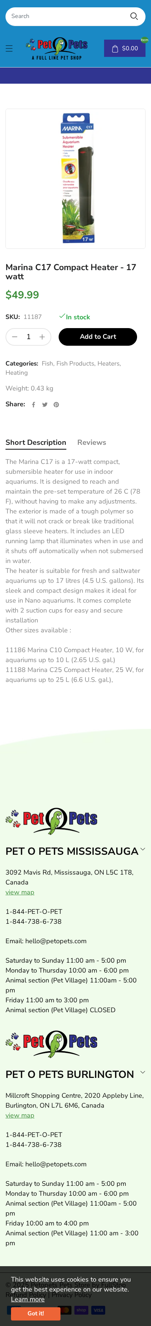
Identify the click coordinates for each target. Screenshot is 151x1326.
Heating (16, 372)
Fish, (48, 363)
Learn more (28, 1299)
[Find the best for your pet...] (134, 16)
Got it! (35, 1313)
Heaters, (109, 363)
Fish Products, (76, 363)
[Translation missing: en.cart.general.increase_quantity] (42, 337)
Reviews (91, 442)
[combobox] (75, 16)
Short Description (35, 442)
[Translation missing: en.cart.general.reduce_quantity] (14, 337)
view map (19, 892)
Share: (15, 404)
